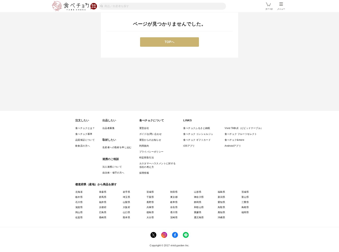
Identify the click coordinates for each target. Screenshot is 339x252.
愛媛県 (197, 212)
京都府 (102, 207)
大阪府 (126, 207)
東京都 (174, 197)
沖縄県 (221, 217)
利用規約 (144, 145)
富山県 (245, 197)
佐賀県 (79, 217)
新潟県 (221, 197)
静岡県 (197, 202)
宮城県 (150, 192)
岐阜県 (174, 202)
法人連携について (112, 166)
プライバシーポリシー (151, 151)
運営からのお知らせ (150, 140)
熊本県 (126, 217)
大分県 (150, 217)
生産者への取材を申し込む (117, 147)
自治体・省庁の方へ (113, 172)
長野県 (150, 202)
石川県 (79, 202)
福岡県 (245, 212)
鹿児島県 (199, 217)
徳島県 (150, 212)
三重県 (245, 202)
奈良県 (174, 207)
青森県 (102, 192)
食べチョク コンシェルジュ (198, 134)
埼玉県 (126, 197)
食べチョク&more (234, 140)
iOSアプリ (189, 145)
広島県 (102, 212)
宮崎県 (174, 217)
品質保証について (85, 140)
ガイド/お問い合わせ (150, 134)
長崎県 (102, 217)
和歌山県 (199, 207)
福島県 (221, 192)
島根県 (245, 207)
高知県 (221, 212)
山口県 (126, 212)
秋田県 (174, 192)
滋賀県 (79, 207)
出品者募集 (108, 128)
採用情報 (144, 173)
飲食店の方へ (82, 145)
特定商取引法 (146, 157)
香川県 (174, 212)
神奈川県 (199, 197)
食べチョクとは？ (85, 128)
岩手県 (126, 192)
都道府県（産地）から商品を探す (96, 184)
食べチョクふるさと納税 (196, 128)
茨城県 (245, 192)
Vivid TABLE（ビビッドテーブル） (244, 128)
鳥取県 (221, 207)
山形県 (197, 192)
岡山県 (79, 212)
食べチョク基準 (83, 134)
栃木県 (79, 197)
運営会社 (144, 128)
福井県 (102, 202)
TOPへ (170, 42)
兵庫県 (150, 207)
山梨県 (126, 202)
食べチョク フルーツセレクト (241, 134)
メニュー (281, 9)
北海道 (79, 192)
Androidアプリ (233, 145)
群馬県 (102, 197)
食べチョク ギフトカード (197, 140)
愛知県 (221, 202)
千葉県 (150, 197)
